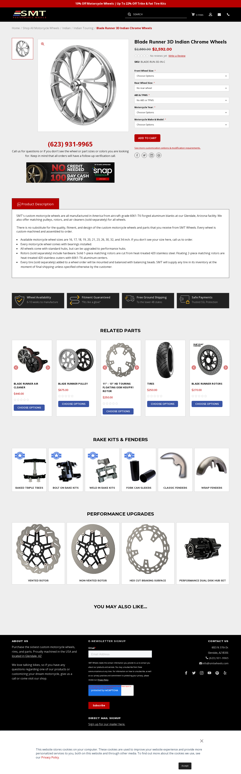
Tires (150, 383)
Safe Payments (202, 297)
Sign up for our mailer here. (106, 724)
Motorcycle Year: (144, 107)
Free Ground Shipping (152, 297)
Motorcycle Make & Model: (150, 120)
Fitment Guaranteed (96, 297)
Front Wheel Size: (145, 71)
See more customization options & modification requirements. (167, 147)
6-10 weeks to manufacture (42, 302)
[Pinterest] (158, 155)
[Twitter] (144, 155)
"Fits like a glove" (91, 302)
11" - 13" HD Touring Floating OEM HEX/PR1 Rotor (118, 387)
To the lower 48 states (149, 302)
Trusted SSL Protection (205, 302)
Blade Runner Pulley (73, 383)
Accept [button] (185, 765)
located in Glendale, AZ (27, 656)
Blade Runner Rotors (207, 383)
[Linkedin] (151, 155)
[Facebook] (137, 155)
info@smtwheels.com (215, 663)
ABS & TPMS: (142, 95)
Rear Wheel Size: (144, 83)
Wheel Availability (39, 297)
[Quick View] (44, 347)
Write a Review (176, 55)
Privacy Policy (50, 757)
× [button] (202, 741)
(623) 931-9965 (70, 144)
